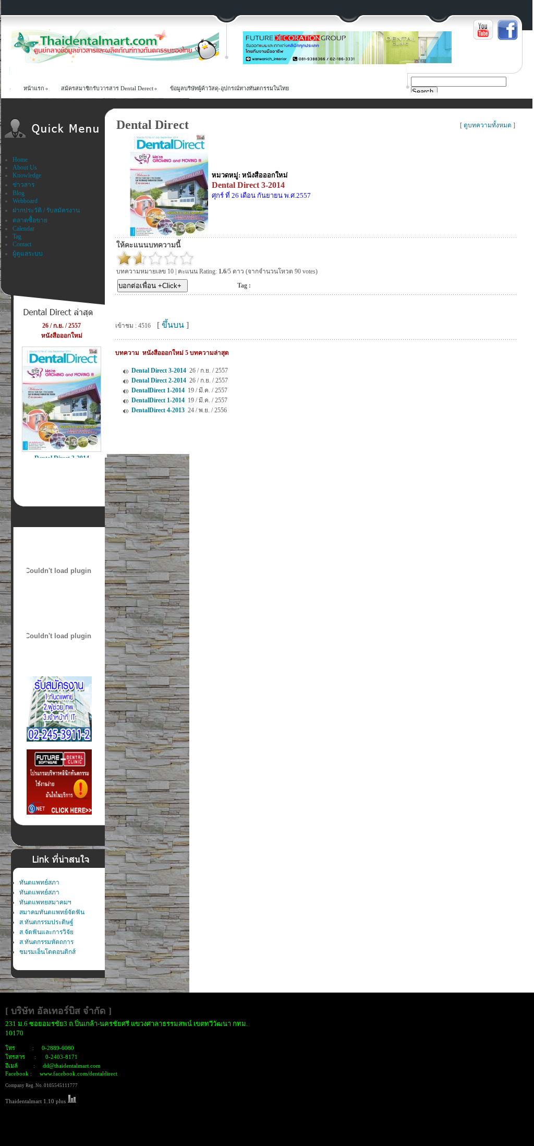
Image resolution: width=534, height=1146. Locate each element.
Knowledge (27, 175)
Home (20, 159)
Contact (22, 244)
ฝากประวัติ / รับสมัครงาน (46, 210)
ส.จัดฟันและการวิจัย (46, 932)
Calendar (23, 228)
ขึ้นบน (173, 324)
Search (422, 92)
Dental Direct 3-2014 (158, 370)
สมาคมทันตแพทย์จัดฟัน (51, 912)
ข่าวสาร (23, 184)
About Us (25, 167)
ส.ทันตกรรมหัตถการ (46, 942)
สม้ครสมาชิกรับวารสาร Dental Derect (107, 88)
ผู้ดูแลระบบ (28, 253)
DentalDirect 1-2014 (158, 390)
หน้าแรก (33, 88)
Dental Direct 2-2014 (158, 380)
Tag (17, 236)
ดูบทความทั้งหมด (488, 125)
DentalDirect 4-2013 (158, 410)
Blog (19, 193)
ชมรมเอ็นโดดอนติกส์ (47, 952)
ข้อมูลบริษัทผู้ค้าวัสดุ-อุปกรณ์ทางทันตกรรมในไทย (229, 88)
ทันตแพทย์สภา (39, 882)
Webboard (25, 201)
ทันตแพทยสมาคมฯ (45, 902)
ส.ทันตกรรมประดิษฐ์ (46, 922)
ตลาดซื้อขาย (30, 220)
